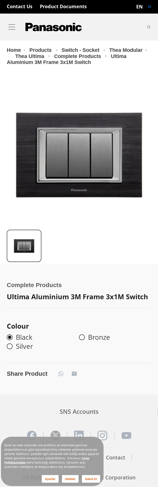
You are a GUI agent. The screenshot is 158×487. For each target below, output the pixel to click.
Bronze (99, 337)
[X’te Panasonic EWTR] (55, 435)
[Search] (148, 26)
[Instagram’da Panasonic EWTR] (103, 435)
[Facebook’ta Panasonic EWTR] (32, 435)
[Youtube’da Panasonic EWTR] (126, 435)
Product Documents (63, 7)
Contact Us (19, 7)
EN (139, 6)
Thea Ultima (30, 56)
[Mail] (74, 373)
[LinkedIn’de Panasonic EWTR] (79, 435)
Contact (115, 457)
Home (14, 50)
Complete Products (78, 56)
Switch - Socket (81, 50)
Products (41, 50)
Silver (24, 346)
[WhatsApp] (61, 373)
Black (24, 337)
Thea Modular (126, 50)
